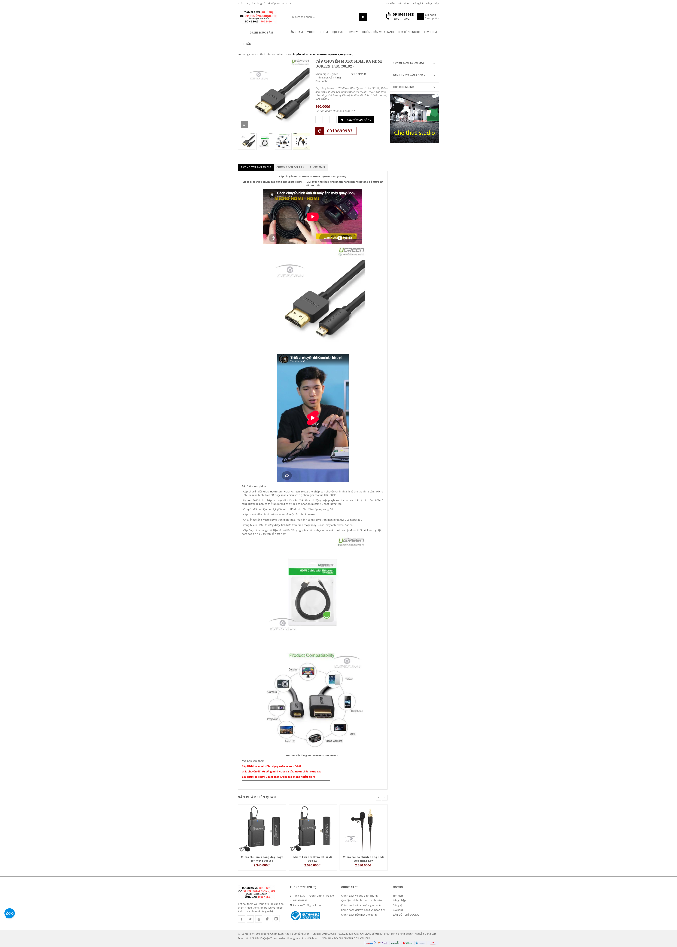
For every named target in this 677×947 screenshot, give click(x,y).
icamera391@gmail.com (307, 905)
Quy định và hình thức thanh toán (361, 900)
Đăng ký (418, 3)
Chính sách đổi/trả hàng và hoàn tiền (363, 910)
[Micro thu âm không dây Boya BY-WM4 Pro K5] (262, 828)
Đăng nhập (432, 3)
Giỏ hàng (398, 910)
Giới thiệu (404, 3)
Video (311, 32)
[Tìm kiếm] (363, 17)
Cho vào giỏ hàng (359, 119)
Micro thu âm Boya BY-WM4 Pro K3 (313, 858)
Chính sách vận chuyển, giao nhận (361, 905)
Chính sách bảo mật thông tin (359, 914)
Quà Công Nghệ (409, 32)
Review (352, 32)
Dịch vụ (337, 32)
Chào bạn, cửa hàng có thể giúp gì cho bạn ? (264, 3)
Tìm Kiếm (430, 32)
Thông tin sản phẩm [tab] (256, 167)
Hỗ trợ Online (403, 87)
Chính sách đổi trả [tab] (290, 167)
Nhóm (323, 32)
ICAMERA (364, 938)
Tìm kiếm (390, 3)
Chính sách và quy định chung (359, 895)
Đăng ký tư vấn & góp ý (409, 75)
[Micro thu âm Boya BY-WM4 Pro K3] (313, 828)
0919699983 (340, 131)
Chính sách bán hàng (408, 63)
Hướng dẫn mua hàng (378, 32)
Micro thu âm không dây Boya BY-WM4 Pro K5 (262, 858)
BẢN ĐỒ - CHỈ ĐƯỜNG (406, 914)
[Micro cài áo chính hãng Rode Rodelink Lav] (364, 828)
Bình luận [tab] (317, 167)
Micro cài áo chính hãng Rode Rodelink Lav (364, 858)
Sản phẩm (296, 32)
